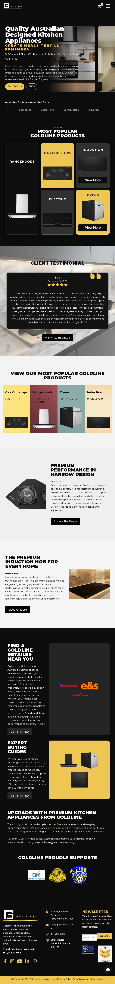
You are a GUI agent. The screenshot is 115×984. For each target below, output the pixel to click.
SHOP (32, 86)
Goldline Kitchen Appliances (43, 979)
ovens (10, 831)
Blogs (101, 979)
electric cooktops (53, 828)
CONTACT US (15, 86)
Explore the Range (65, 521)
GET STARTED (19, 731)
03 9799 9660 (57, 934)
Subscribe (105, 936)
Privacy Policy (64, 979)
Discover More (17, 609)
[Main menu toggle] (108, 6)
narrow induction (73, 828)
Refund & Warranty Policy (85, 979)
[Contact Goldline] (108, 970)
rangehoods (26, 831)
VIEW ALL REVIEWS (57, 337)
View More (93, 180)
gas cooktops (96, 828)
